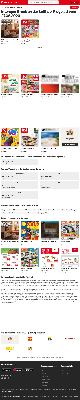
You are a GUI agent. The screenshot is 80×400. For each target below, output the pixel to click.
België (17, 390)
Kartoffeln (28, 213)
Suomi (44, 390)
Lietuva (64, 390)
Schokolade (28, 210)
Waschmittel (19, 213)
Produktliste (44, 382)
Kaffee (9, 210)
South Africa (9, 391)
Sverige (4, 391)
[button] (74, 2)
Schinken (4, 213)
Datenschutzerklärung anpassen (30, 396)
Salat (67, 210)
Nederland (69, 390)
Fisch (58, 210)
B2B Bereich (64, 374)
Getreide (11, 213)
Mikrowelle (51, 210)
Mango (4, 210)
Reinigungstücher (43, 213)
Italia (60, 390)
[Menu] (77, 2)
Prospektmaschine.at (15, 396)
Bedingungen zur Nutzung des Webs (49, 396)
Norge (74, 390)
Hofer (11, 302)
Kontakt (43, 374)
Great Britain (55, 390)
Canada (22, 390)
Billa (9, 302)
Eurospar (5, 302)
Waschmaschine (18, 210)
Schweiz (27, 390)
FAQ (42, 371)
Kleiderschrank (42, 210)
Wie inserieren (65, 371)
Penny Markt (74, 301)
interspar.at (3, 294)
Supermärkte (57, 301)
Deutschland (33, 390)
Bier (35, 210)
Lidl (2, 302)
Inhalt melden (44, 377)
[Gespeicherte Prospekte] (71, 2)
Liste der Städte (45, 379)
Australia (12, 390)
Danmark (40, 390)
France (49, 390)
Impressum (44, 385)
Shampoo (73, 210)
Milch (63, 210)
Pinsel (34, 213)
